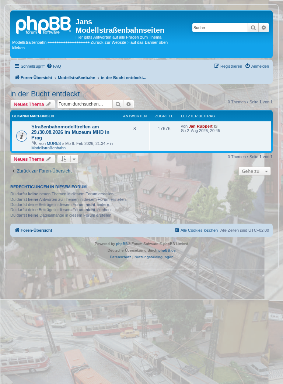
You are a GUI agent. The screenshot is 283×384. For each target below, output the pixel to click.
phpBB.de (167, 250)
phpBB (122, 244)
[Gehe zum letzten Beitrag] (216, 126)
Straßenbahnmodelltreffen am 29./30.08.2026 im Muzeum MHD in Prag (70, 132)
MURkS (54, 143)
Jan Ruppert (201, 126)
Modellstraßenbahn (48, 148)
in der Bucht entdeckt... (48, 94)
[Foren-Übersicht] (44, 24)
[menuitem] (53, 66)
